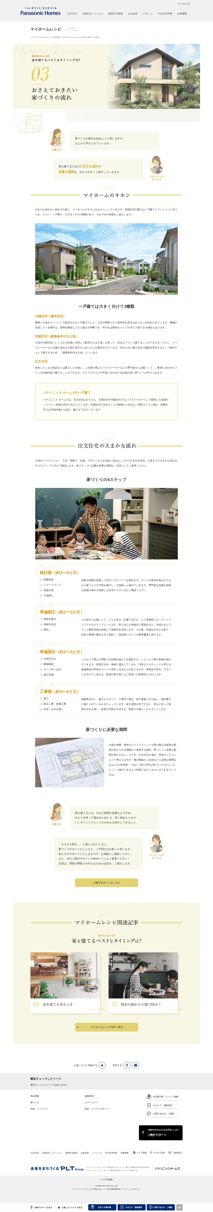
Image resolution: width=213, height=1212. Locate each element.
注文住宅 (56, 37)
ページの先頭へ (107, 1179)
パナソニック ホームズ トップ (41, 37)
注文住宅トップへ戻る (73, 29)
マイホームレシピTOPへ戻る (106, 1027)
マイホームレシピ (68, 37)
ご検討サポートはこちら (106, 882)
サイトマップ (78, 1189)
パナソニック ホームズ (131, 1189)
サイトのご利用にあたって (95, 1189)
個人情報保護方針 (114, 1189)
